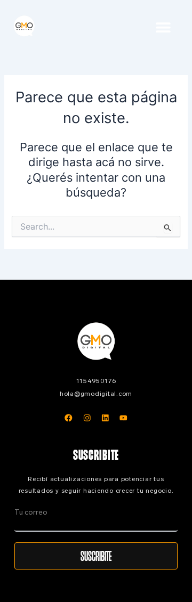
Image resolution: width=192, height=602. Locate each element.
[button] (163, 27)
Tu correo (30, 512)
